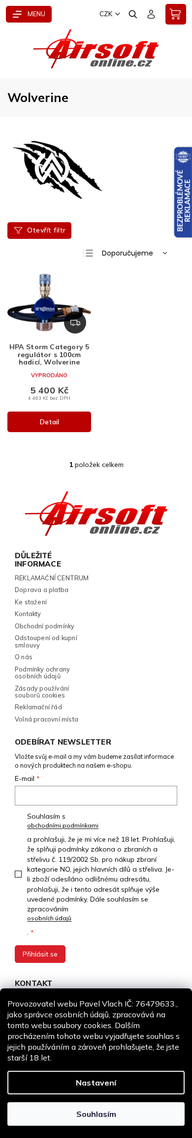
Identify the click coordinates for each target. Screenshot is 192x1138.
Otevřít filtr (46, 230)
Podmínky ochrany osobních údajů (42, 673)
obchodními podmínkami (62, 825)
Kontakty (28, 613)
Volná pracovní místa (46, 719)
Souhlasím (96, 1114)
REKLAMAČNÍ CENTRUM (52, 577)
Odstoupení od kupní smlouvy (46, 641)
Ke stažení (31, 601)
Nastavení (96, 1082)
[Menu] (29, 14)
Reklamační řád (38, 706)
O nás (23, 656)
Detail (49, 421)
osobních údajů (49, 918)
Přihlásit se (40, 954)
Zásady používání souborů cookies (42, 692)
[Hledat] (133, 14)
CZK (105, 13)
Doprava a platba (41, 589)
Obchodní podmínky (44, 625)
